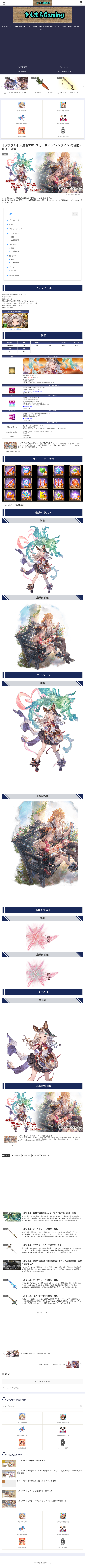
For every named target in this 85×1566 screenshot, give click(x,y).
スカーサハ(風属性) (15, 329)
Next (83, 87)
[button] (81, 1406)
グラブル (7, 1155)
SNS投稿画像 (14, 275)
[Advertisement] (42, 48)
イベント (12, 267)
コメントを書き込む (42, 1381)
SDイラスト (13, 256)
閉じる (75, 214)
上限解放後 (15, 240)
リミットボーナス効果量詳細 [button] (14, 505)
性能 (11, 224)
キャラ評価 (27, 1155)
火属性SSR (46, 1155)
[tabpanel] (16, 86)
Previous (2, 87)
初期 (12, 237)
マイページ (13, 244)
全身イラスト (14, 233)
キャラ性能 (17, 1155)
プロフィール (14, 220)
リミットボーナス (15, 229)
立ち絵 (13, 271)
